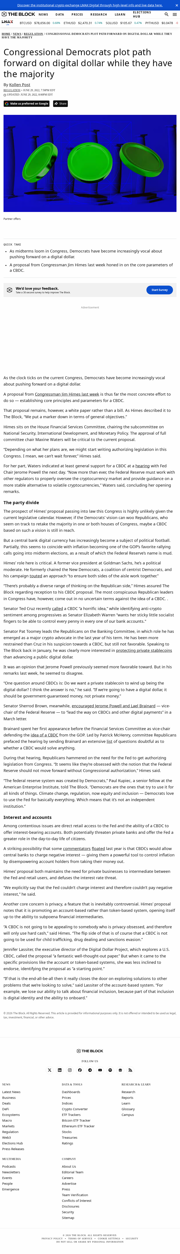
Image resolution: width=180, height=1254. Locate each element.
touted (36, 575)
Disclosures (70, 1206)
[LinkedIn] (60, 1070)
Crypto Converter (75, 1109)
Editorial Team (72, 1172)
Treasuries (69, 1137)
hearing (142, 465)
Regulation (10, 1131)
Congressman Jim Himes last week (67, 394)
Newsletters (11, 1172)
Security (68, 1212)
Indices (67, 1103)
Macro (7, 1120)
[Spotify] (110, 1070)
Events (7, 1177)
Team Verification (75, 1195)
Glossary (128, 1109)
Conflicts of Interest (76, 1200)
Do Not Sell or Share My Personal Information (90, 1242)
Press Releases (13, 1149)
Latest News (11, 1092)
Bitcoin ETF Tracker (76, 1120)
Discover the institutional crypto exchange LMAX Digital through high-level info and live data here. (90, 5)
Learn (126, 1103)
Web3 (6, 1137)
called (57, 608)
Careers (67, 1177)
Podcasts (9, 1166)
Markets (8, 1126)
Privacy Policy (52, 1238)
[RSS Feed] (130, 1070)
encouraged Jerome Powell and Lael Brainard (113, 705)
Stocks (67, 1131)
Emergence (10, 1189)
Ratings (67, 1143)
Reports (127, 1097)
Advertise (69, 1183)
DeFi (5, 1109)
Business (9, 1097)
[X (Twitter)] (50, 1070)
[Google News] (120, 1070)
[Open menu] (174, 14)
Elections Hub (12, 1143)
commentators (77, 848)
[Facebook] (80, 1070)
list (109, 741)
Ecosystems (11, 1114)
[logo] (18, 14)
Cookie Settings (109, 1238)
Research (128, 1092)
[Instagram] (70, 1070)
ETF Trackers (71, 1114)
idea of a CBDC (44, 735)
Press (66, 1189)
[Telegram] (90, 1070)
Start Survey (160, 290)
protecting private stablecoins (144, 650)
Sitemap (68, 1217)
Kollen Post (19, 84)
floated (98, 848)
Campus (128, 1114)
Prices (66, 1097)
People (7, 1183)
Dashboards (71, 1092)
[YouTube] (100, 1070)
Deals (6, 1103)
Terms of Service (80, 1238)
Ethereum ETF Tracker (78, 1126)
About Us (69, 1166)
